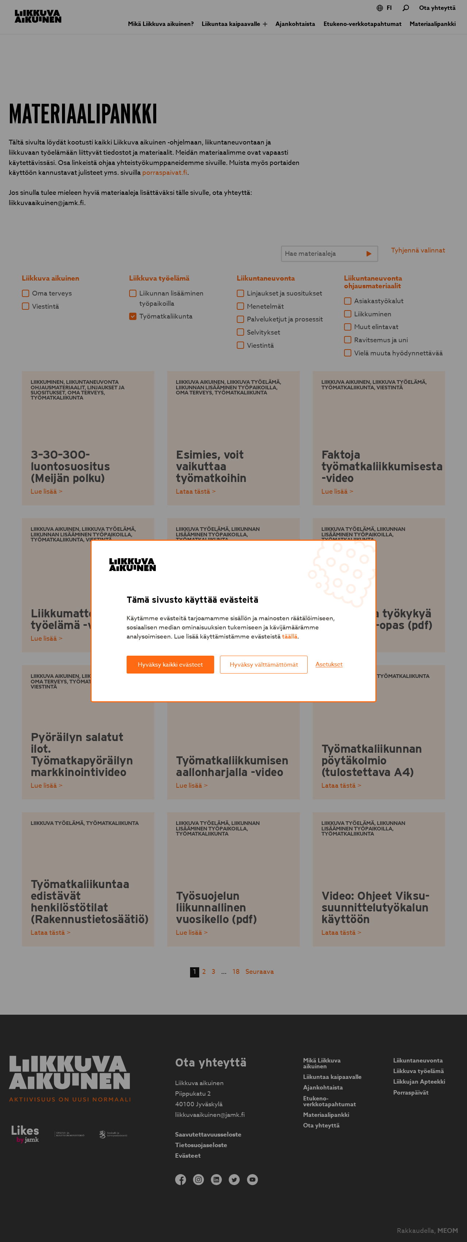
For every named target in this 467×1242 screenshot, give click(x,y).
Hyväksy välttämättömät (264, 664)
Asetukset (329, 664)
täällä (289, 636)
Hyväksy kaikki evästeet (170, 664)
